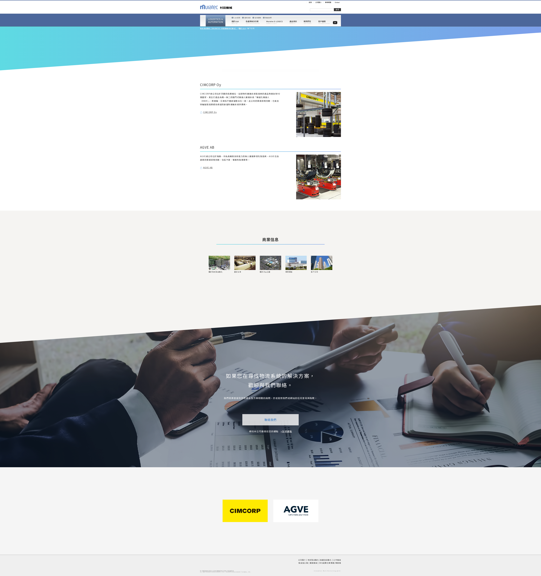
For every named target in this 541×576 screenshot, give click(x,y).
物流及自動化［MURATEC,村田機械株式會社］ (218, 28)
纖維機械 (313, 563)
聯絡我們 (268, 17)
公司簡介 (318, 2)
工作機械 (337, 560)
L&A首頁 (237, 17)
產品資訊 (293, 21)
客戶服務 (322, 21)
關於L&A (235, 21)
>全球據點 (286, 431)
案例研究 (307, 21)
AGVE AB (208, 167)
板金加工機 (303, 563)
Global (337, 2)
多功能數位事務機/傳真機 (330, 563)
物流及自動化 (313, 560)
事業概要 (328, 2)
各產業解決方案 (252, 21)
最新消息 (247, 17)
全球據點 (258, 17)
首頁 (310, 2)
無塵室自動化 (326, 560)
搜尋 (337, 10)
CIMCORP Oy (210, 112)
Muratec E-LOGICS (274, 21)
